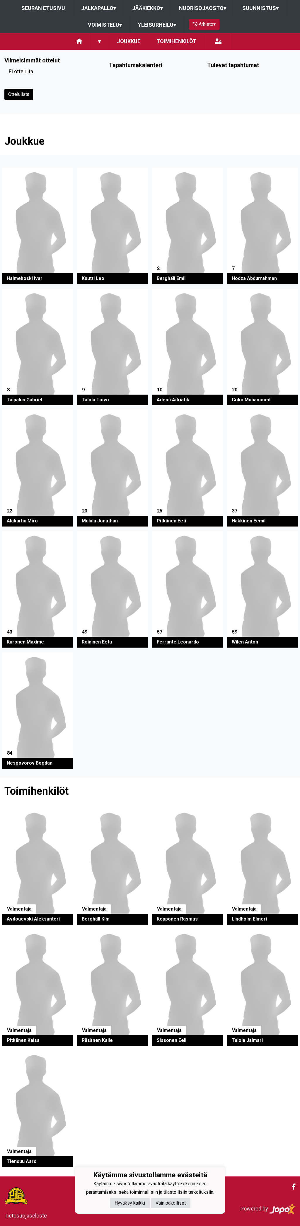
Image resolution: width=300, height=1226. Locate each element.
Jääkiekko (147, 8)
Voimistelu (105, 25)
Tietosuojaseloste (25, 1216)
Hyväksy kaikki (130, 1203)
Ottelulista (18, 94)
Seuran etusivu (43, 8)
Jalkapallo (98, 8)
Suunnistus (260, 8)
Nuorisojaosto (202, 8)
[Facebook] (291, 1186)
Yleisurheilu (157, 25)
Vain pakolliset (171, 1203)
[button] (37, 225)
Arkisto (207, 24)
